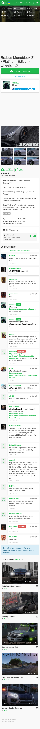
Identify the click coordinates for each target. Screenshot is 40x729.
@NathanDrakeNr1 (16, 409)
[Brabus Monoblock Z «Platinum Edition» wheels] (20, 136)
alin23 (11, 396)
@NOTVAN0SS (14, 271)
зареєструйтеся (9, 550)
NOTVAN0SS (14, 406)
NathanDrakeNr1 (15, 268)
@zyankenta (14, 371)
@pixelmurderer (15, 324)
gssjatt (12, 334)
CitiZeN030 (13, 526)
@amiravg (13, 307)
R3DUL (12, 486)
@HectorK (24, 322)
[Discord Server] (15, 85)
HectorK (12, 256)
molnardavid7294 (15, 513)
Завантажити (21, 71)
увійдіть (25, 548)
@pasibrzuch (27, 324)
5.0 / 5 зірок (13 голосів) (8, 175)
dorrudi (12, 460)
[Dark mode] (33, 3)
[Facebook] (13, 85)
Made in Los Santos (8, 721)
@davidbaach (14, 322)
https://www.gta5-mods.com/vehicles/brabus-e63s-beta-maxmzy (21, 356)
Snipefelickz (14, 499)
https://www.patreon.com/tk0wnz (21, 309)
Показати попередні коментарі (20, 251)
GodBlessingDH (15, 385)
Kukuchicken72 (15, 445)
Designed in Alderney (8, 719)
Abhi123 (15, 82)
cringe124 (13, 351)
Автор (18, 304)
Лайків (21, 170)
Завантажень (10, 170)
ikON (11, 368)
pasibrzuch (13, 294)
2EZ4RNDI (13, 537)
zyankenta (13, 279)
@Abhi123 (13, 281)
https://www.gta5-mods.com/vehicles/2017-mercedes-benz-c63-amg (22, 415)
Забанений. (21, 351)
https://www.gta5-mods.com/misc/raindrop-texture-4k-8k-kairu (23, 375)
